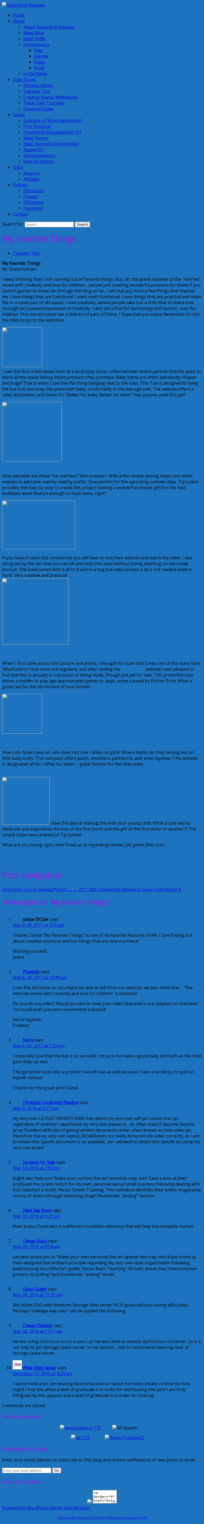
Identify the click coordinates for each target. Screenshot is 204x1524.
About (19, 21)
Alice (38, 50)
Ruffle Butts (14, 742)
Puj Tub (50, 365)
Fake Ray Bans (37, 1210)
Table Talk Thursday (44, 103)
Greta (39, 62)
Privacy (30, 196)
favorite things (17, 855)
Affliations (33, 202)
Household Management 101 (52, 132)
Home (19, 15)
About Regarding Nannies (49, 27)
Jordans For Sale (39, 1162)
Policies (20, 185)
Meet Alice (33, 33)
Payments (33, 208)
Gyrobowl (85, 548)
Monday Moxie (38, 85)
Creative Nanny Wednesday (50, 97)
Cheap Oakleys (37, 1325)
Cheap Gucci (35, 1241)
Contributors (36, 44)
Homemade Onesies (22, 470)
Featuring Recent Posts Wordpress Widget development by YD (102, 1517)
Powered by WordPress (25, 1508)
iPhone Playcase (18, 653)
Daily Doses (24, 79)
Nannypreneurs (39, 155)
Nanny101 (33, 150)
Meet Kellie (34, 38)
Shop (18, 167)
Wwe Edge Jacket (39, 1368)
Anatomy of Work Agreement (52, 120)
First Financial (36, 126)
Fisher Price (132, 669)
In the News (35, 74)
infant (67, 855)
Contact (20, 214)
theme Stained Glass (69, 1508)
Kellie (39, 68)
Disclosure (33, 191)
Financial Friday (38, 109)
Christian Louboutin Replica (50, 1102)
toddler (81, 855)
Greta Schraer (46, 855)
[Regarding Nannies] (23, 5)
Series (19, 114)
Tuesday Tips (36, 91)
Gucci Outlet (35, 1289)
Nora (28, 1040)
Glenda (41, 56)
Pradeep (31, 972)
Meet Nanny (35, 138)
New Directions (38, 161)
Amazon (31, 173)
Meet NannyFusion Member (51, 144)
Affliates (31, 179)
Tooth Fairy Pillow (20, 774)
